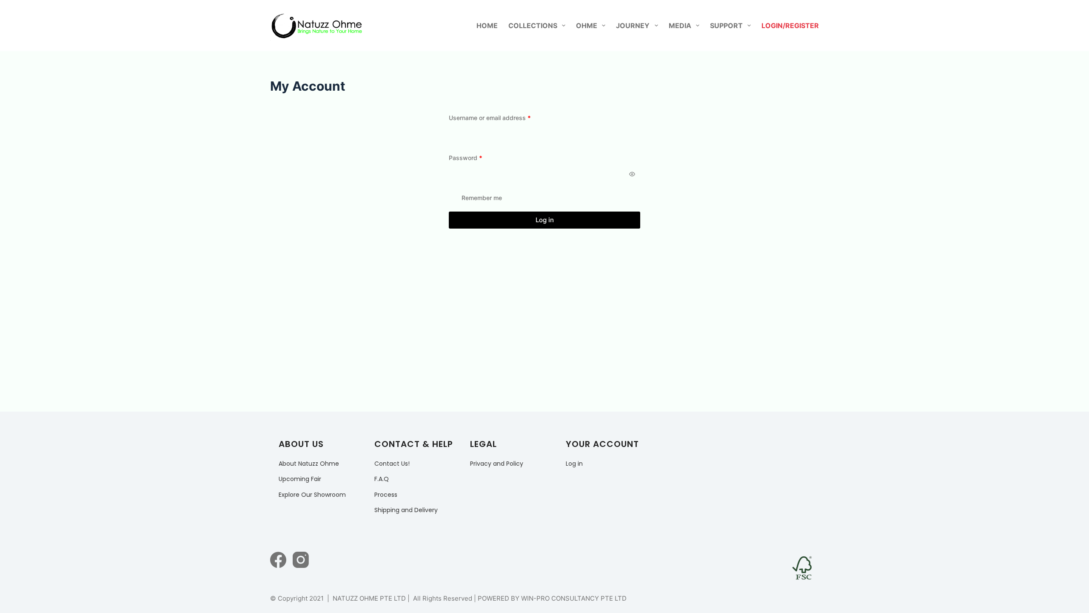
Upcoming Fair (300, 479)
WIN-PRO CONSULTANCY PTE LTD (574, 598)
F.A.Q (381, 479)
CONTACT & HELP (413, 444)
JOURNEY (633, 25)
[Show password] (632, 174)
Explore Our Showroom (312, 494)
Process (385, 494)
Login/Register (790, 25)
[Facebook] (278, 560)
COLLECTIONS (532, 25)
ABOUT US (301, 444)
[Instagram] (301, 560)
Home (487, 25)
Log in (545, 220)
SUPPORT (726, 25)
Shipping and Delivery (406, 510)
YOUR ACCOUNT (602, 444)
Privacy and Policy (496, 463)
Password (478, 157)
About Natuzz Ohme (309, 463)
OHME (586, 25)
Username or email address (502, 117)
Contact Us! (392, 463)
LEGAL (483, 444)
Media (680, 25)
